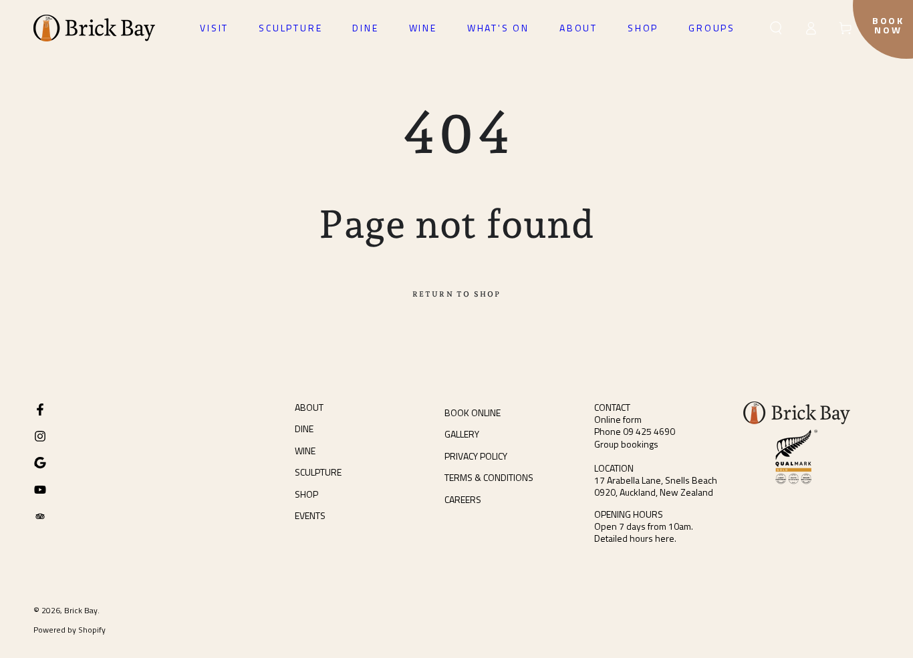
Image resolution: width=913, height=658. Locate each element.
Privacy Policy (475, 456)
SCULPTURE (318, 472)
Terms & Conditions (488, 477)
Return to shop (456, 294)
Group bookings (626, 444)
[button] (776, 28)
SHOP (306, 494)
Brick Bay (81, 610)
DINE (304, 429)
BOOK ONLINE (472, 412)
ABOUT (309, 407)
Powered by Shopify (69, 630)
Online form (618, 419)
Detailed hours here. (635, 538)
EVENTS (310, 515)
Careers (462, 499)
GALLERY (461, 434)
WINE (305, 451)
